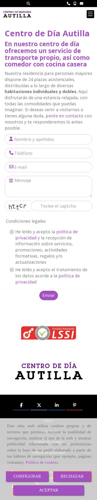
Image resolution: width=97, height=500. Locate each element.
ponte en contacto (64, 116)
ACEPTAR (48, 490)
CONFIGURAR (27, 476)
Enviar (48, 295)
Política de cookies (42, 462)
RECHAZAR (72, 476)
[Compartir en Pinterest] (74, 405)
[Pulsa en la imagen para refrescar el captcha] (18, 206)
